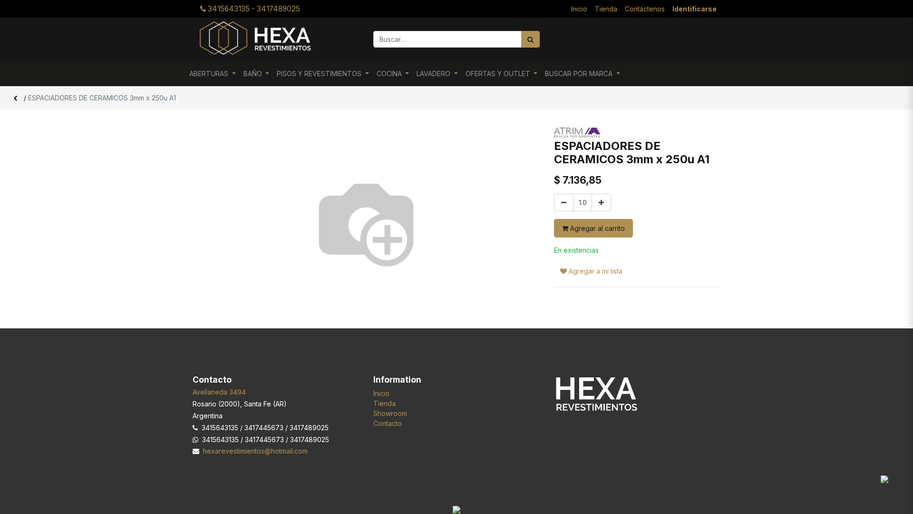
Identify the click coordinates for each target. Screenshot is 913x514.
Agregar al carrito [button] (596, 228)
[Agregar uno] (601, 202)
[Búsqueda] (530, 39)
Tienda (384, 403)
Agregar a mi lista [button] (594, 271)
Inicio (381, 393)
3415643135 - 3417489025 (253, 8)
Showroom (390, 413)
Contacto (387, 423)
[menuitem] (579, 9)
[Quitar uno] (563, 202)
